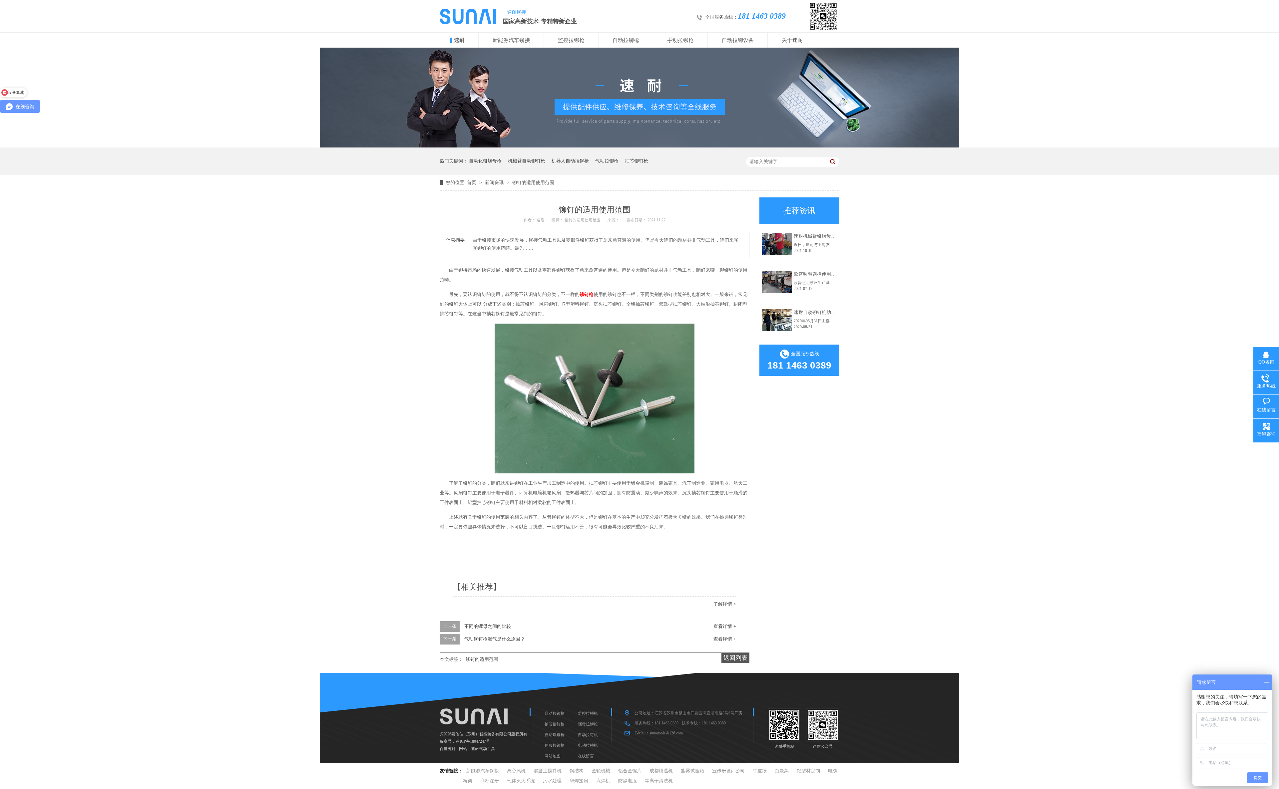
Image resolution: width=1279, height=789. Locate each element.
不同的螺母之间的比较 (487, 626)
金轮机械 (601, 770)
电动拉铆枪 (588, 745)
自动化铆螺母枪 (485, 160)
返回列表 (735, 658)
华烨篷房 (579, 780)
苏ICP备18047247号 (473, 741)
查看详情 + (724, 626)
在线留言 (586, 756)
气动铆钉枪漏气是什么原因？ (494, 639)
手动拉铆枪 (680, 40)
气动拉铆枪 (607, 160)
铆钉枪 (587, 294)
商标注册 (489, 780)
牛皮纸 (760, 770)
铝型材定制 (808, 770)
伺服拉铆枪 (555, 745)
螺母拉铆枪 (588, 724)
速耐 (459, 40)
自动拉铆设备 (738, 40)
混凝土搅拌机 (548, 770)
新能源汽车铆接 (511, 40)
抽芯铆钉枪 (636, 160)
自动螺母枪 (555, 734)
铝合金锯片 (629, 770)
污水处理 (552, 780)
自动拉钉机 (588, 734)
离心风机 (516, 770)
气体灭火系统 (521, 780)
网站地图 (553, 756)
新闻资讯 (495, 182)
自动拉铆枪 (626, 40)
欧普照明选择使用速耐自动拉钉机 (829, 274)
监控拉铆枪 (571, 40)
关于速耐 (792, 40)
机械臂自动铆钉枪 (526, 160)
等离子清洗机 (659, 780)
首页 (472, 182)
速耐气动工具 (483, 748)
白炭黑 (782, 770)
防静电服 (627, 780)
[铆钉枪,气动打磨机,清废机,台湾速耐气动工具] (468, 22)
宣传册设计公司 (728, 770)
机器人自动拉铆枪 (570, 160)
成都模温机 (661, 770)
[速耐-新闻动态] (639, 145)
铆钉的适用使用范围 (533, 182)
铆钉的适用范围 (482, 659)
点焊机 (603, 780)
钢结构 (577, 770)
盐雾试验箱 (692, 770)
